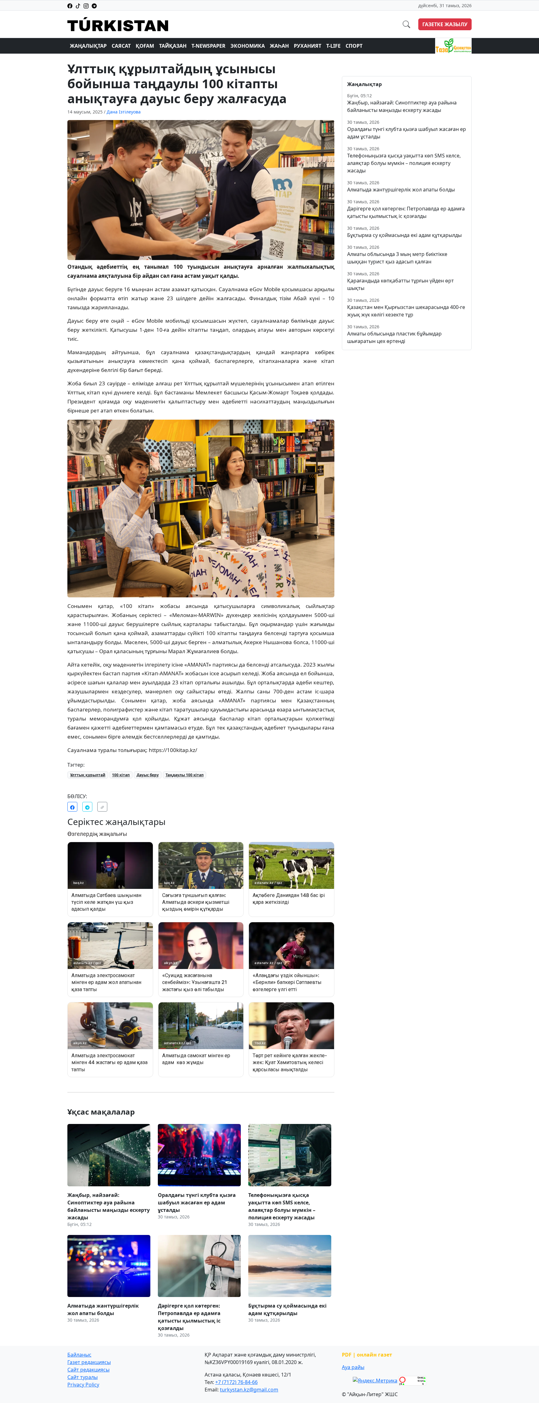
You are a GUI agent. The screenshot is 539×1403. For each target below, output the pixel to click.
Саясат (121, 45)
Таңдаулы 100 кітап (185, 775)
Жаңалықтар (88, 45)
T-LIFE (333, 45)
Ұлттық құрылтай (87, 775)
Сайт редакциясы (88, 1369)
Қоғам (145, 45)
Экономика (248, 45)
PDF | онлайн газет (367, 1354)
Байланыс (79, 1354)
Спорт (354, 45)
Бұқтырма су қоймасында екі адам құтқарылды (404, 235)
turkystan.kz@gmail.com (249, 1389)
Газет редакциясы (89, 1362)
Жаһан (279, 45)
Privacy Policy (83, 1384)
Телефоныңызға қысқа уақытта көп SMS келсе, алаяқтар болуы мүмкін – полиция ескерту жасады (404, 163)
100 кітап (121, 775)
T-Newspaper (209, 45)
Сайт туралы (82, 1377)
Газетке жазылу (445, 24)
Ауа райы (353, 1367)
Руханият (307, 45)
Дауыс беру (148, 775)
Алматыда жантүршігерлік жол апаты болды (401, 189)
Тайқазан (173, 45)
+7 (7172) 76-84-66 (236, 1382)
